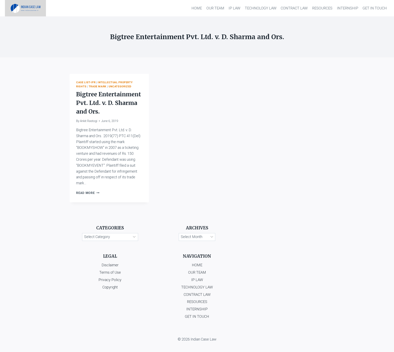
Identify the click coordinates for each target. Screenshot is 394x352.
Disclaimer (110, 265)
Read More (87, 193)
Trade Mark (97, 86)
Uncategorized (120, 86)
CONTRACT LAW (294, 8)
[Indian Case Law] (25, 8)
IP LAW (234, 8)
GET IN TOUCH (375, 8)
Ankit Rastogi (88, 121)
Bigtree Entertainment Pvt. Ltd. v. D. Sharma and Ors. (108, 103)
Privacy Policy (109, 280)
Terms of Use (110, 272)
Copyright (110, 287)
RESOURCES (322, 8)
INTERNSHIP (347, 8)
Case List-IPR (85, 82)
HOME (196, 8)
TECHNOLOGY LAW (260, 8)
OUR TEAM (215, 8)
